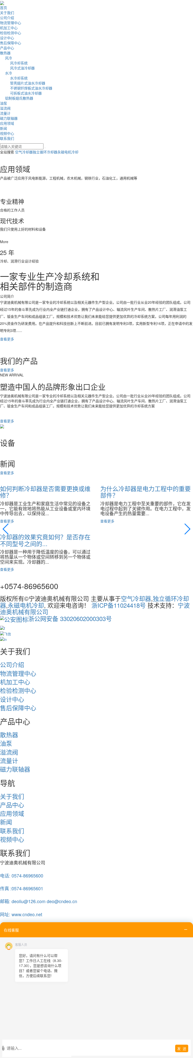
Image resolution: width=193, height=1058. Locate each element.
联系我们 (7, 138)
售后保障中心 (10, 42)
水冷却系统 (19, 77)
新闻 (3, 128)
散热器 (5, 52)
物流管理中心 (10, 22)
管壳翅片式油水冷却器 (27, 82)
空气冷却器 (24, 151)
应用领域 (7, 123)
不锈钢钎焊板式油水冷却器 (31, 88)
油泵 (3, 103)
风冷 (8, 57)
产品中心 (7, 47)
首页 (3, 7)
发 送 (181, 1048)
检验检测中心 (10, 32)
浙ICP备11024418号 (118, 605)
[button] (6, 529)
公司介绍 (7, 17)
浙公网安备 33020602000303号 (70, 618)
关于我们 (7, 12)
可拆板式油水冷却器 (26, 93)
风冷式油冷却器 (22, 67)
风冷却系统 (19, 62)
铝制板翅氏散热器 (19, 98)
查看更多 (7, 338)
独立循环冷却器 (45, 151)
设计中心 (7, 37)
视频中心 (7, 133)
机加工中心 (9, 27)
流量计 (5, 113)
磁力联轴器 (9, 118)
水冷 (8, 72)
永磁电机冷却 (67, 151)
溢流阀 (5, 108)
